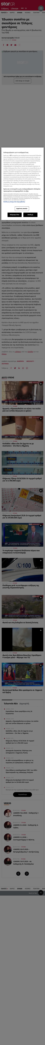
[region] (22, 183)
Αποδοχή (30, 214)
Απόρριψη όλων (14, 214)
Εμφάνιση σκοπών (22, 208)
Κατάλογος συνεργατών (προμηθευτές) (14, 202)
